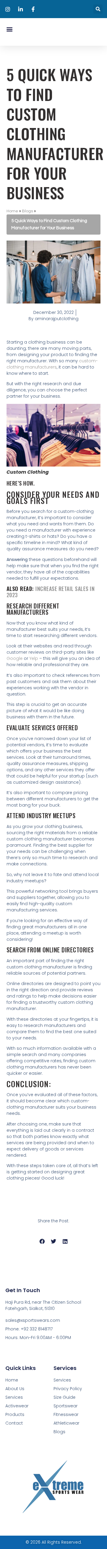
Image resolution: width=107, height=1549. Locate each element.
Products (14, 1414)
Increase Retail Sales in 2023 (51, 592)
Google (15, 658)
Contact (14, 1423)
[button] (98, 9)
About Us (14, 1389)
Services (14, 1397)
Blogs (27, 211)
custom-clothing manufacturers (52, 364)
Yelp (33, 658)
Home (12, 211)
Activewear (17, 1406)
